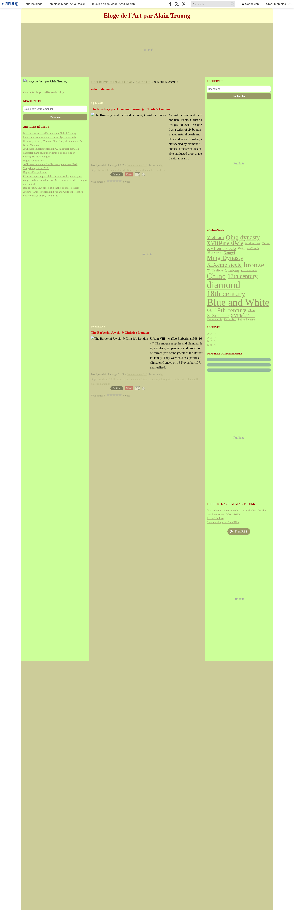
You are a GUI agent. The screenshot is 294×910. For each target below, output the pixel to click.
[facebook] (170, 4)
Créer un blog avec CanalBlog (223, 522)
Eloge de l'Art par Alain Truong (111, 82)
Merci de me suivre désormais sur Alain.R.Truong (49, 133)
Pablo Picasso (246, 319)
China (251, 310)
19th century (230, 310)
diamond (223, 285)
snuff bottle (253, 248)
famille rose (252, 243)
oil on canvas (214, 252)
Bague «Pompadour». (35, 172)
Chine (216, 276)
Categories (143, 82)
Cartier (266, 243)
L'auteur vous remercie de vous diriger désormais (49, 137)
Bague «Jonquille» (33, 160)
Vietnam (215, 237)
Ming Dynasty (225, 258)
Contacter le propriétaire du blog (43, 92)
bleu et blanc (230, 319)
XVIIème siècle (221, 248)
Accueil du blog (215, 518)
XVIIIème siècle (225, 243)
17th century (243, 276)
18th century (226, 293)
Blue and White (238, 302)
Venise (241, 248)
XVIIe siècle (215, 270)
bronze (254, 265)
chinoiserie (249, 270)
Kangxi (229, 253)
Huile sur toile (214, 319)
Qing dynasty (243, 237)
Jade (209, 310)
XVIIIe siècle (243, 315)
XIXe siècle (218, 315)
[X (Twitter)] (176, 4)
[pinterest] (183, 4)
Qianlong (232, 270)
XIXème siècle (224, 265)
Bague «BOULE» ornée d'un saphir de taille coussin (51, 187)
